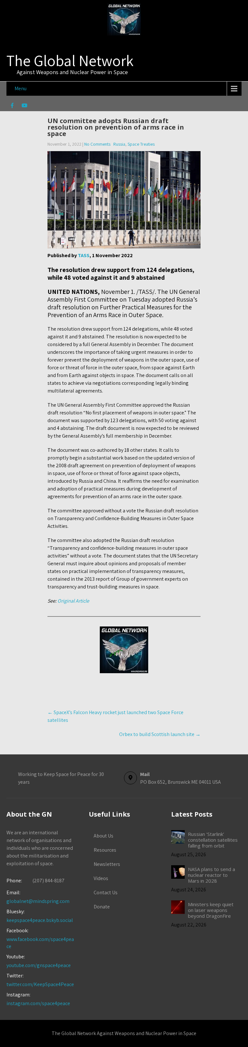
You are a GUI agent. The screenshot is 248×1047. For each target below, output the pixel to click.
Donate (102, 906)
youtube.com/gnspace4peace (38, 965)
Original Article (73, 600)
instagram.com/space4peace (38, 1003)
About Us (103, 835)
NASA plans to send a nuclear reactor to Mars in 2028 (211, 875)
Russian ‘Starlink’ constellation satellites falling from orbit (213, 839)
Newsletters (107, 864)
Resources (105, 850)
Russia (119, 144)
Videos (101, 878)
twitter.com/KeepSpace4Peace (40, 984)
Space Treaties (141, 144)
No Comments (97, 144)
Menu (20, 88)
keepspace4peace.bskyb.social (39, 920)
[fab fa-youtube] (24, 106)
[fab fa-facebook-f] (12, 106)
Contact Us (106, 892)
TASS (83, 255)
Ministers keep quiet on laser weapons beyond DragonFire (210, 910)
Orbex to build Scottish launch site (160, 734)
